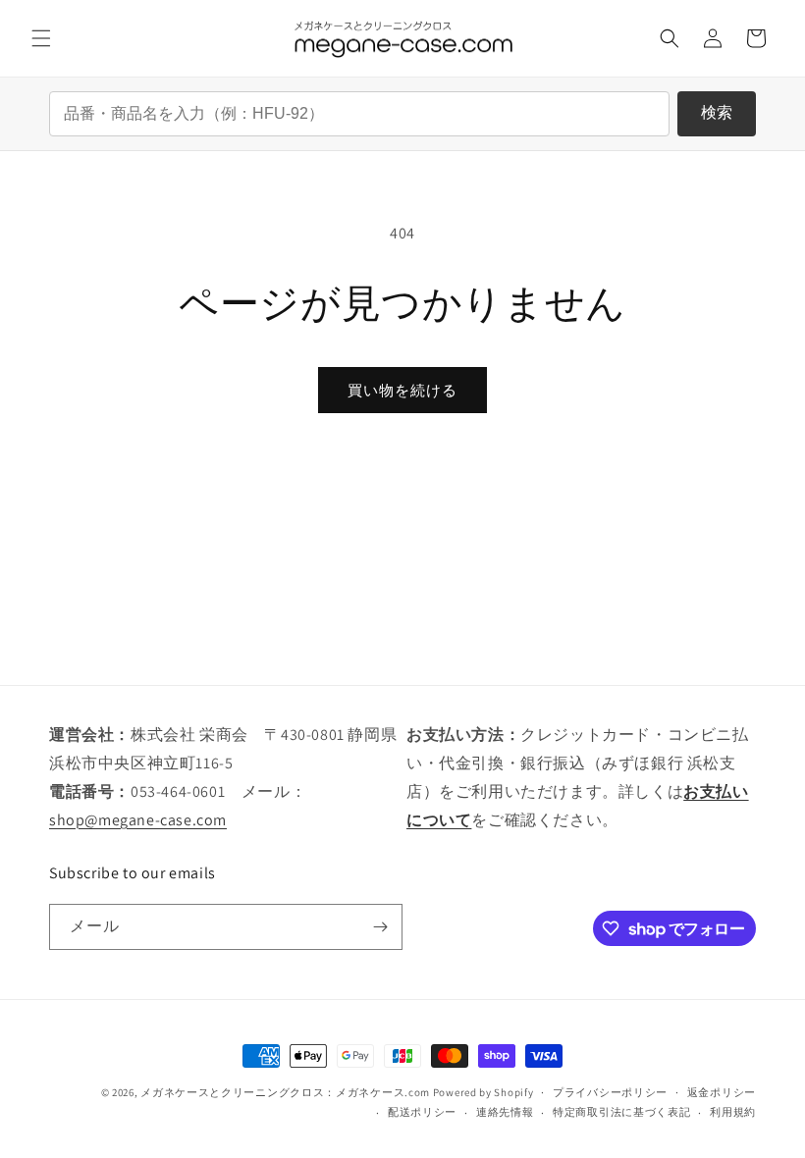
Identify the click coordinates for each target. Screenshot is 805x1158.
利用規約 (733, 1112)
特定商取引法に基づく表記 (621, 1112)
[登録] (380, 927)
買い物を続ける (402, 390)
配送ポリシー (422, 1112)
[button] (41, 38)
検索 (716, 112)
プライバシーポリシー (610, 1092)
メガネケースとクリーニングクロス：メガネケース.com (285, 1092)
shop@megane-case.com (138, 820)
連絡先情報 (505, 1112)
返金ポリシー (721, 1092)
